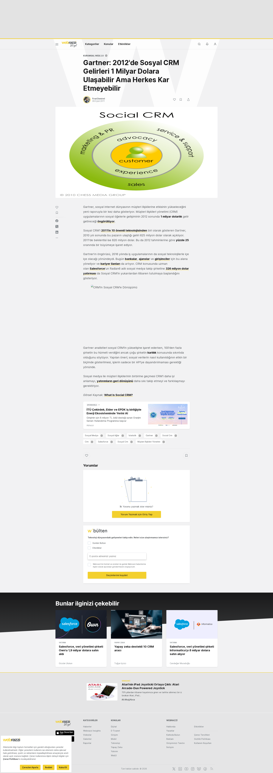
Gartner (149, 435)
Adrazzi (90, 425)
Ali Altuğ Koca (128, 699)
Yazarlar (170, 730)
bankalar (131, 259)
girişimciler (162, 259)
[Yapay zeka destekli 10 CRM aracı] (136, 624)
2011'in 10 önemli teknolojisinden (124, 230)
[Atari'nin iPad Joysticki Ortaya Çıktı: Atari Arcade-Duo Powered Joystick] (102, 691)
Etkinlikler (124, 44)
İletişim (170, 747)
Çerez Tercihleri (202, 735)
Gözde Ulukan (65, 663)
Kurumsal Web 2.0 (93, 55)
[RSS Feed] (211, 768)
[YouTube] (186, 768)
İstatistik (132, 435)
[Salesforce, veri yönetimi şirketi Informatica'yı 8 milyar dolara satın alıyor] (192, 624)
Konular (108, 44)
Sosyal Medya (91, 435)
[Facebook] (205, 768)
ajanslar (144, 259)
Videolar (87, 735)
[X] (173, 768)
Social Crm (167, 435)
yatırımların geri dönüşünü (115, 381)
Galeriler (87, 739)
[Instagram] (192, 768)
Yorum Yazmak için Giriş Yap (136, 514)
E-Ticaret (115, 730)
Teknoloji (115, 743)
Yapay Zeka (119, 642)
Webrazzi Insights (92, 730)
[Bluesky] (198, 768)
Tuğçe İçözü (120, 663)
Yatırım (62, 642)
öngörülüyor (106, 221)
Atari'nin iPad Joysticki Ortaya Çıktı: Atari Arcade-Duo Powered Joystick (150, 686)
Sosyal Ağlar (113, 435)
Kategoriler (92, 44)
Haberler (87, 726)
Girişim (114, 735)
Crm (87, 441)
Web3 (114, 755)
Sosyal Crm (123, 441)
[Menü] (56, 44)
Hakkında (170, 726)
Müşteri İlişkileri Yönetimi (148, 441)
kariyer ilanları (110, 263)
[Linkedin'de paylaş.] (56, 232)
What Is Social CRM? (118, 395)
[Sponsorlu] (168, 415)
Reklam (170, 739)
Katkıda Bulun (173, 735)
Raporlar (87, 743)
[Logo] (69, 44)
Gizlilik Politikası (202, 739)
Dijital (114, 726)
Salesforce (97, 268)
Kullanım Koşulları (202, 743)
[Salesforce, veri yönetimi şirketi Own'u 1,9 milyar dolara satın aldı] (81, 624)
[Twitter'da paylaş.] (56, 226)
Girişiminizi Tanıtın (175, 743)
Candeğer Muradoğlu (180, 663)
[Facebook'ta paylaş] (56, 220)
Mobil (113, 739)
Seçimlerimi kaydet (117, 575)
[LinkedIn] (180, 768)
